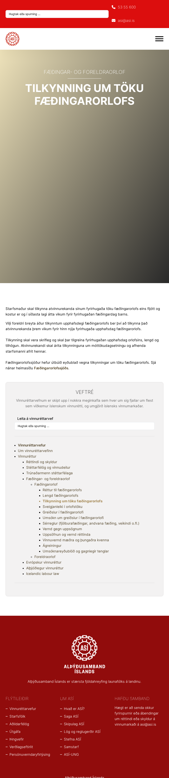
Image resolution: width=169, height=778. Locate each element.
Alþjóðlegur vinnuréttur (44, 568)
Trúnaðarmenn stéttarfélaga (49, 473)
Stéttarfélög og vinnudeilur (48, 467)
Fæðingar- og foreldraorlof (48, 479)
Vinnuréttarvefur (32, 445)
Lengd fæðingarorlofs (60, 495)
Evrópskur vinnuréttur (43, 562)
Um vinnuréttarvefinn (35, 451)
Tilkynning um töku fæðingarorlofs (73, 501)
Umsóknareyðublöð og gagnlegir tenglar (76, 551)
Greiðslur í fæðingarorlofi (63, 512)
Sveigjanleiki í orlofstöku (62, 507)
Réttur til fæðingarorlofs (62, 490)
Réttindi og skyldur (41, 462)
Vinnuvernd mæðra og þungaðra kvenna (76, 540)
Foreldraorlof (44, 557)
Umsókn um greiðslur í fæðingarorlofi (73, 518)
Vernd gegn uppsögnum (62, 529)
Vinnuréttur (27, 456)
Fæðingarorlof (46, 484)
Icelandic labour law (42, 574)
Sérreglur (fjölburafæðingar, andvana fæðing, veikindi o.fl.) (91, 523)
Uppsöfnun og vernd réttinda (66, 534)
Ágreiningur (52, 546)
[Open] (159, 38)
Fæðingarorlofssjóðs (51, 368)
